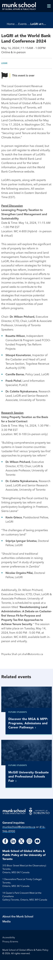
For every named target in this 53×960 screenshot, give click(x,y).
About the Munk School (17, 916)
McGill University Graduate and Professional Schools (28, 776)
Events (22, 24)
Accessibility (8, 937)
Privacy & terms (10, 941)
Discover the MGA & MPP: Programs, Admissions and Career (28, 723)
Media (6, 921)
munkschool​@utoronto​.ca (18, 827)
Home (11, 24)
